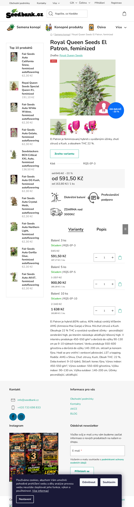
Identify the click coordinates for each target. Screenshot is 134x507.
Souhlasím (109, 482)
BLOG (73, 414)
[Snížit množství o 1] (96, 257)
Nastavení (25, 499)
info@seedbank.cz (28, 400)
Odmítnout (88, 482)
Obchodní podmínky (19, 3)
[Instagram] (21, 417)
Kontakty (41, 3)
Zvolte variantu (64, 154)
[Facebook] (13, 417)
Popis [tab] (102, 229)
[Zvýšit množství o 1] (112, 257)
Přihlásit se (82, 471)
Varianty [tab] (76, 229)
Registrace (116, 2)
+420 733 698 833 (29, 407)
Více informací (40, 491)
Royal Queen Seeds (71, 55)
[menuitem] (25, 27)
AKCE (73, 409)
